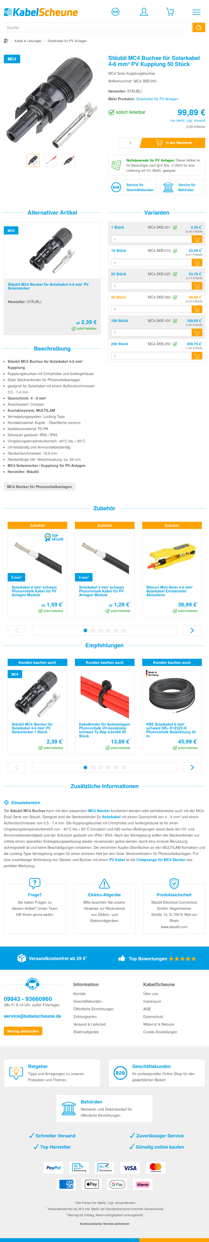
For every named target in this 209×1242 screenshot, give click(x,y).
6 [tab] (123, 630)
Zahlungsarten (85, 1016)
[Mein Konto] (144, 12)
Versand (199, 120)
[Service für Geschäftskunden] (115, 12)
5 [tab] (116, 630)
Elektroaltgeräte (86, 1031)
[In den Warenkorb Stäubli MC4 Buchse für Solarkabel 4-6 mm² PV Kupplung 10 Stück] (197, 262)
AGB (147, 1008)
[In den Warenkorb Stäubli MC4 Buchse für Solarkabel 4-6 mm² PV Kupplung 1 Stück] (197, 239)
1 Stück (117, 227)
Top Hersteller (55, 1147)
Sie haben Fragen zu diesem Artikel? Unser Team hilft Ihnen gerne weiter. (35, 908)
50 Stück (118, 297)
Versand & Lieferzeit (89, 1024)
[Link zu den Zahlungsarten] (104, 1178)
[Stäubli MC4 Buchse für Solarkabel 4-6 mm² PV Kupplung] (33, 159)
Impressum (152, 1001)
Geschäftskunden (87, 1001)
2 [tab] (93, 630)
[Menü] (196, 12)
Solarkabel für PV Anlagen (157, 98)
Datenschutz (153, 1016)
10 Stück (118, 250)
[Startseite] (6, 40)
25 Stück (118, 273)
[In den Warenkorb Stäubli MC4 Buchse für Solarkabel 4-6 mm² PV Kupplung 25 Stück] (197, 286)
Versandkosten (125, 1202)
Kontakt (79, 993)
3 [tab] (100, 630)
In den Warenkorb (178, 142)
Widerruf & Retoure (158, 1024)
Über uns (150, 993)
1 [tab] (85, 630)
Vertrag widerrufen (23, 1031)
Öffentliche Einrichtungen (93, 1008)
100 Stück (119, 320)
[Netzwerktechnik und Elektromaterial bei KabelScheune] (41, 11)
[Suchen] (198, 27)
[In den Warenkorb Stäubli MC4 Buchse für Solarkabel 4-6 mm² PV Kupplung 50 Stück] (197, 309)
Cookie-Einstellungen (160, 1031)
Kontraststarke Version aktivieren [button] (104, 1223)
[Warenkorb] (170, 12)
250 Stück (119, 343)
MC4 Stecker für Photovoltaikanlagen (39, 486)
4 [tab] (108, 630)
